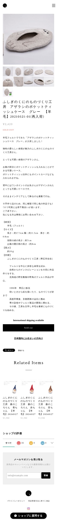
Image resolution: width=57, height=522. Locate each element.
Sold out (28, 328)
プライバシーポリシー (16, 501)
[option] (28, 39)
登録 (46, 475)
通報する (21, 350)
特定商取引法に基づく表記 (39, 501)
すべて (9, 443)
